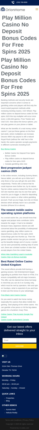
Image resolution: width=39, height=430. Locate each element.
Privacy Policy (28, 420)
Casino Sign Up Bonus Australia (13, 257)
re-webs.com (24, 428)
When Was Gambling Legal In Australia (16, 254)
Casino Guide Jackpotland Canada (15, 320)
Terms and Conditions (13, 420)
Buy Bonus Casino (8, 149)
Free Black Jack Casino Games (13, 295)
